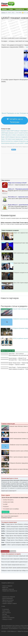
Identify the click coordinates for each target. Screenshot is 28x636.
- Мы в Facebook (6, 612)
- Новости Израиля (7, 586)
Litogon (3, 537)
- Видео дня (5, 587)
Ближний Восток (19, 9)
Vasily (3, 524)
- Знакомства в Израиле (8, 596)
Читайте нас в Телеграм (16, 120)
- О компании (5, 609)
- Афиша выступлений (8, 600)
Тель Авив (18, 12)
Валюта (3, 12)
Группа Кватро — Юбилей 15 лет (17, 358)
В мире (11, 9)
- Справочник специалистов (9, 590)
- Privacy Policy (6, 616)
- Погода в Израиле (7, 601)
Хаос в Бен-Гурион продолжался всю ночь (13, 564)
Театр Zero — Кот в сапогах (16, 353)
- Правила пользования (8, 617)
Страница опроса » (6, 517)
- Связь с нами (6, 611)
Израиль (4, 9)
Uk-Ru (3, 526)
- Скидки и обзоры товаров (9, 603)
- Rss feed (4, 614)
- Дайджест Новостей (8, 589)
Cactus (3, 540)
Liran (2, 542)
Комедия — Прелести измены (17, 364)
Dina (2, 535)
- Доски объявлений (7, 598)
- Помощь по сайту (7, 619)
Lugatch (3, 544)
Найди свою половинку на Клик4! (17, 182)
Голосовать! (5, 512)
